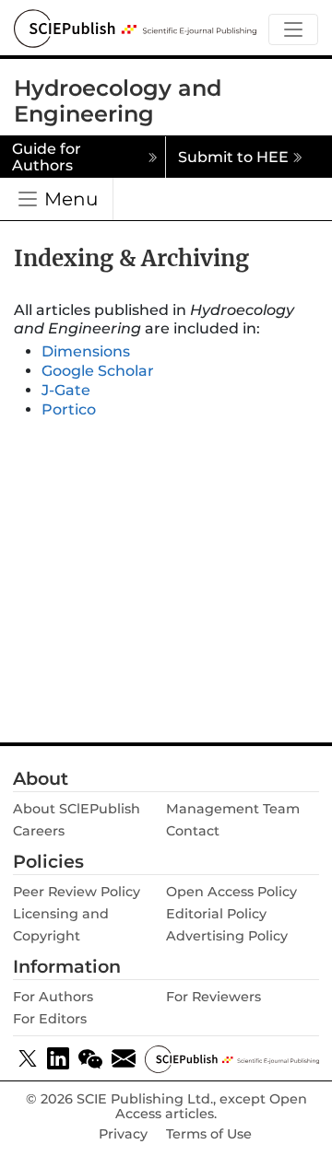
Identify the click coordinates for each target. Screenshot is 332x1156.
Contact (192, 831)
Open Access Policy (231, 891)
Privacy (123, 1134)
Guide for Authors (46, 157)
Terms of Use (209, 1134)
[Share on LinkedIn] (58, 1058)
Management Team (233, 808)
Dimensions (86, 351)
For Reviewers (213, 996)
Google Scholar (98, 370)
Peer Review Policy (76, 891)
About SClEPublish (76, 808)
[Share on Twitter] (27, 1058)
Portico (69, 409)
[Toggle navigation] (293, 30)
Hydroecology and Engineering (117, 101)
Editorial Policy (216, 913)
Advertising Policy (227, 936)
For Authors (53, 996)
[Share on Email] (124, 1058)
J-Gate (66, 390)
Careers (39, 831)
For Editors (50, 1018)
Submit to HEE (233, 157)
